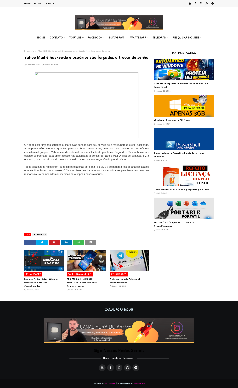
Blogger (110, 383)
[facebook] (195, 3)
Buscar (37, 3)
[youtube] (190, 3)
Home (27, 3)
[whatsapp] (206, 3)
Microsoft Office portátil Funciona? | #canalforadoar (175, 224)
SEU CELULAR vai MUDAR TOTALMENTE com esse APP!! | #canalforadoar (82, 282)
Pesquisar (128, 358)
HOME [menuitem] (41, 37)
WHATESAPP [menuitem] (138, 37)
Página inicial (30, 51)
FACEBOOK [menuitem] (95, 37)
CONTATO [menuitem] (56, 37)
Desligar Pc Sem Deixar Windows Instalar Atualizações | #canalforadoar (41, 282)
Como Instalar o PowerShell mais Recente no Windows (179, 155)
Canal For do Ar (33, 65)
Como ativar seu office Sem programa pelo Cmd (181, 189)
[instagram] (201, 3)
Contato (49, 3)
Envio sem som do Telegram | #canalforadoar (125, 281)
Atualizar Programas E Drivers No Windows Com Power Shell (181, 85)
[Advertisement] (86, 204)
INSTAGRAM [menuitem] (116, 37)
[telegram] (212, 3)
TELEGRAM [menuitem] (159, 37)
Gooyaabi (139, 383)
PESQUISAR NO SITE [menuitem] (186, 37)
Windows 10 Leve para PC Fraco (172, 120)
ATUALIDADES (44, 51)
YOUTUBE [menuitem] (75, 37)
